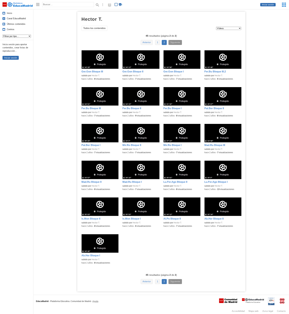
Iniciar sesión (268, 5)
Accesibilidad (238, 311)
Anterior (146, 42)
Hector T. (96, 76)
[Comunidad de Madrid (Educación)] (228, 302)
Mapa (253, 311)
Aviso (267, 311)
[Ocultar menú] (38, 4)
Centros (10, 29)
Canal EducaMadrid (16, 18)
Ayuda (95, 301)
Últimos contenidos (16, 24)
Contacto (281, 311)
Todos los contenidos (94, 28)
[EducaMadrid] (253, 302)
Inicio (9, 13)
